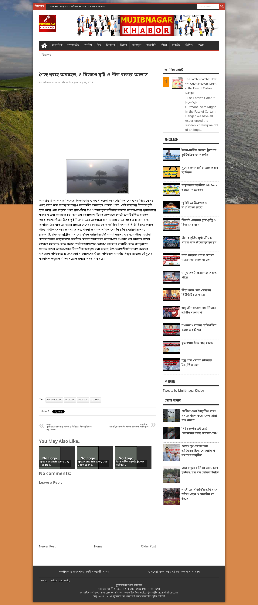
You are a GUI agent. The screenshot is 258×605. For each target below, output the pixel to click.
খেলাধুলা (136, 45)
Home (44, 45)
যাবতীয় (176, 45)
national (83, 400)
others (95, 400)
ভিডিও (189, 45)
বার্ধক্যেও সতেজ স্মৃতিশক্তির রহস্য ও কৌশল (199, 328)
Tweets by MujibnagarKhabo (183, 391)
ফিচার (123, 45)
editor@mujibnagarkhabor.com (159, 593)
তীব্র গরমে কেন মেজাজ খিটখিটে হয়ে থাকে (196, 292)
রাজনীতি (151, 45)
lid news (69, 400)
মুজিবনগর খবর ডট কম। (127, 596)
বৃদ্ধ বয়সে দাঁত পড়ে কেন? (197, 343)
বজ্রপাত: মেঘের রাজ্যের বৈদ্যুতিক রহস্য (197, 363)
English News (54, 400)
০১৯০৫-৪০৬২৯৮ (100, 593)
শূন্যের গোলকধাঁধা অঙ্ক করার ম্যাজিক (200, 170)
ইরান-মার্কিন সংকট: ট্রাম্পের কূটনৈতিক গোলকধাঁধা (199, 152)
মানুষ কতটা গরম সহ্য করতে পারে (199, 275)
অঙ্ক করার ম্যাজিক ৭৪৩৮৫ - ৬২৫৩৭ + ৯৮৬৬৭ (82, 6)
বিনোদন (110, 45)
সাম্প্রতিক (57, 45)
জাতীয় (88, 45)
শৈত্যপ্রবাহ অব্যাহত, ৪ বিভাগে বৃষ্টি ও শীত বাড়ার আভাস (93, 75)
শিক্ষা (164, 45)
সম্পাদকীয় (73, 45)
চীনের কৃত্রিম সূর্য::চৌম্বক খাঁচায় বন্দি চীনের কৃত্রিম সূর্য (199, 240)
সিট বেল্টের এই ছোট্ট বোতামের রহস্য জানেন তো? (200, 431)
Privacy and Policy (60, 580)
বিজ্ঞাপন (46, 55)
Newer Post (47, 547)
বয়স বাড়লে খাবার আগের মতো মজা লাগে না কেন (198, 257)
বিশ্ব (99, 45)
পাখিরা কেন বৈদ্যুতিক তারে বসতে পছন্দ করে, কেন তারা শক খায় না (199, 416)
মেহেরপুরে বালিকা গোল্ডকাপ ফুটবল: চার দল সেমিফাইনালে (200, 470)
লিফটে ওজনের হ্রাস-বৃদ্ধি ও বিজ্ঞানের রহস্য (199, 222)
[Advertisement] (15, 60)
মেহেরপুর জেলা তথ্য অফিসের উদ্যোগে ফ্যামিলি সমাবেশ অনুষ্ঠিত (198, 451)
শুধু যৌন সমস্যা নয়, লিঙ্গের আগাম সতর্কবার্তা (199, 310)
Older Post (148, 547)
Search (222, 7)
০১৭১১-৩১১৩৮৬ (120, 593)
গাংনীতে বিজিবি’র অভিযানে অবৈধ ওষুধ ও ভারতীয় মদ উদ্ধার (199, 494)
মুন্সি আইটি (158, 596)
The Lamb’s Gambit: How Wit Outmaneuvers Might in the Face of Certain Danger (200, 86)
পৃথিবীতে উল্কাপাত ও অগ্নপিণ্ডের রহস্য (194, 205)
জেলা (201, 45)
